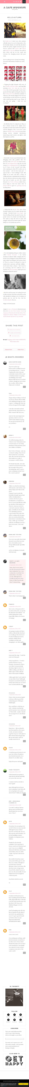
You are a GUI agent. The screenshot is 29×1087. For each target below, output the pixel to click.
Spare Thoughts (14, 769)
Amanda (11, 481)
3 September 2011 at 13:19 (14, 823)
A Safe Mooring (10, 1081)
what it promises (13, 269)
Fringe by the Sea (9, 50)
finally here (8, 41)
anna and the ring (15, 534)
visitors (24, 48)
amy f (11, 650)
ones (16, 88)
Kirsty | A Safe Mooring (14, 562)
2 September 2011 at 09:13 (15, 395)
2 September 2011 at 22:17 (14, 772)
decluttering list (7, 300)
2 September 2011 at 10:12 (14, 483)
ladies (16, 86)
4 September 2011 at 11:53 (14, 893)
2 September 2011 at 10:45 (15, 606)
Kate (10, 821)
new (13, 88)
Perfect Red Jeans (10, 93)
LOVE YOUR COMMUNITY (19, 339)
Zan (10, 929)
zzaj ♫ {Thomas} (12, 309)
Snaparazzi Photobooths (9, 312)
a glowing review (20, 185)
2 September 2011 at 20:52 (15, 749)
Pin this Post (15, 335)
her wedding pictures (12, 165)
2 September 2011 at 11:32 (14, 628)
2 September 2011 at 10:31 (14, 536)
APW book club (15, 161)
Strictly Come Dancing (13, 131)
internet (12, 86)
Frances (11, 604)
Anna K (11, 435)
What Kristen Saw (14, 341)
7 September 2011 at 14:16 (14, 932)
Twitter (14, 1016)
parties (17, 48)
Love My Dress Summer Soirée (16, 311)
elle (10, 891)
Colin (11, 747)
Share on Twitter (15, 332)
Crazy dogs (19, 213)
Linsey (11, 626)
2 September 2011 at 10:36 (15, 565)
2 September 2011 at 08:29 (15, 364)
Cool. (23, 1083)
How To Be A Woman (13, 182)
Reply (24, 386)
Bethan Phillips (13, 314)
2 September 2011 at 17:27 (14, 725)
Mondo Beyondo (12, 254)
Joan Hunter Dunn (15, 362)
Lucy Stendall (19, 316)
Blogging (9, 339)
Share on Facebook (14, 329)
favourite (7, 86)
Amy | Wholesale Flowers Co (14, 802)
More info (4, 1085)
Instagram (21, 1016)
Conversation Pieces (12, 163)
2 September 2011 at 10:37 (15, 593)
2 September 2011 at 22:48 (15, 805)
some (9, 88)
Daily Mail (19, 312)
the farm (16, 209)
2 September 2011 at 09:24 (15, 437)
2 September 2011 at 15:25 (15, 694)
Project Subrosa (7, 185)
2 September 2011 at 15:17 (14, 652)
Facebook (8, 1016)
